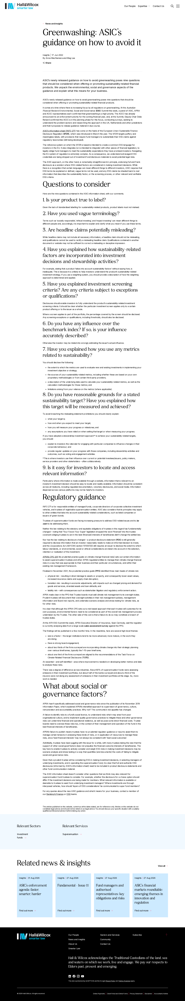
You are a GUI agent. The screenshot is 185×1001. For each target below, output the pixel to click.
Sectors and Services (110, 935)
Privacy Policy (110, 981)
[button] (172, 6)
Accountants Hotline (161, 994)
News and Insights (76, 939)
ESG (69, 794)
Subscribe (137, 935)
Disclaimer (148, 994)
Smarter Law (74, 948)
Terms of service (124, 981)
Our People (129, 6)
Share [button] (48, 63)
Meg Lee (71, 58)
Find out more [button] (26, 910)
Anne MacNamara (54, 58)
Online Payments (99, 994)
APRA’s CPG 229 (50, 557)
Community (105, 939)
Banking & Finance (54, 794)
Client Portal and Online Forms (117, 994)
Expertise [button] (142, 6)
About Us (72, 944)
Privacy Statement (136, 994)
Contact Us (158, 6)
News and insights (54, 23)
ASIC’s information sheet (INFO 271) (59, 131)
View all (161, 866)
